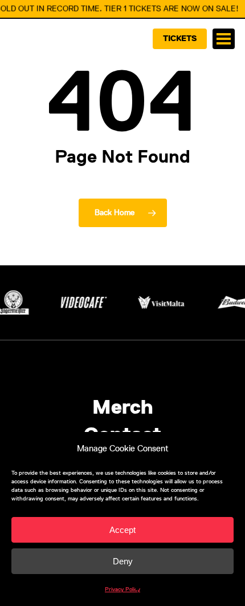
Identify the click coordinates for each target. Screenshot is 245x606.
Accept (122, 530)
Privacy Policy (122, 589)
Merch (122, 407)
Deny (123, 561)
